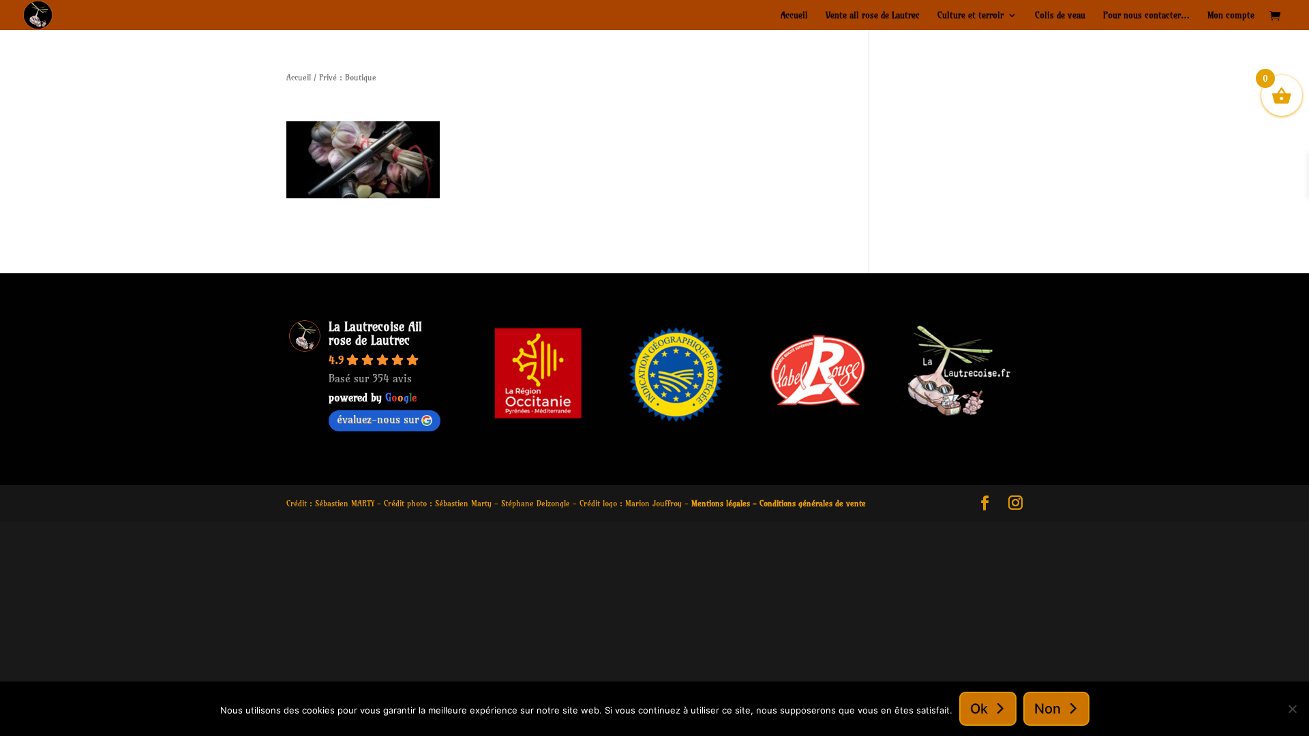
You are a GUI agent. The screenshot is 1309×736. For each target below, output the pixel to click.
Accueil (794, 15)
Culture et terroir (970, 15)
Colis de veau (1060, 15)
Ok (979, 709)
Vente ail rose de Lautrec (873, 15)
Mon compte (1230, 15)
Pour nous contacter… (1146, 15)
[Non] (1292, 709)
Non (1047, 709)
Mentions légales (720, 503)
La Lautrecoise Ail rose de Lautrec (375, 333)
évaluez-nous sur (378, 419)
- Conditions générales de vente (808, 503)
